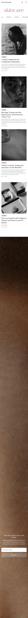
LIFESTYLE (17, 17)
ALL (2, 17)
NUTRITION (8, 17)
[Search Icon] (22, 2)
